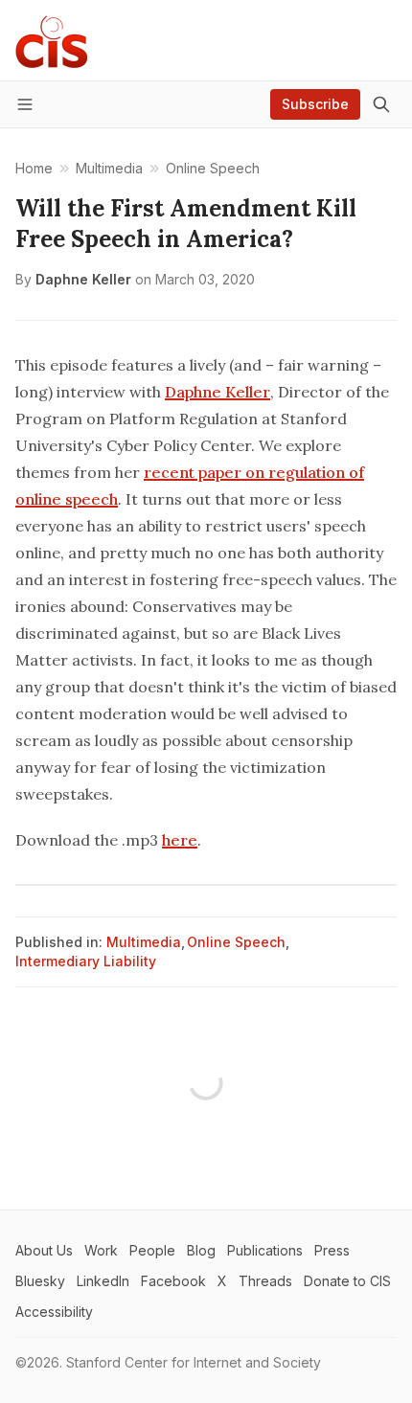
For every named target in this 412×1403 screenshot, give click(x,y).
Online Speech (236, 942)
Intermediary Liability (85, 961)
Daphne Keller (83, 279)
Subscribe (315, 104)
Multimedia (143, 942)
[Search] (381, 104)
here (179, 839)
